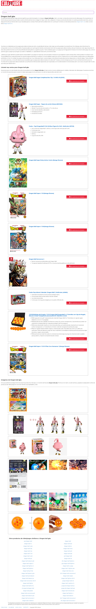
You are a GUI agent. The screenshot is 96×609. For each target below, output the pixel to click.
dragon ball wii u (8, 23)
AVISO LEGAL (18, 607)
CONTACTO (25, 607)
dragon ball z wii (81, 21)
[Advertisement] (48, 35)
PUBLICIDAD (4, 607)
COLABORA (11, 607)
